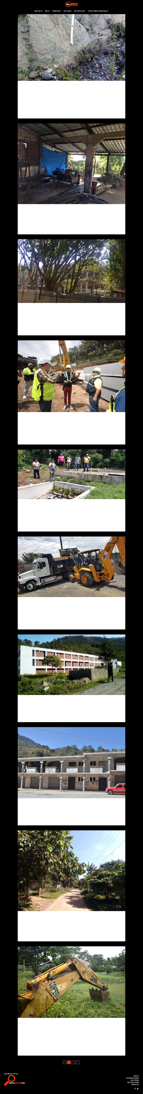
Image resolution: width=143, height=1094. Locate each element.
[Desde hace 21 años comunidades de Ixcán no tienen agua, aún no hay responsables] (71, 40)
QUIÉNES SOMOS (132, 1078)
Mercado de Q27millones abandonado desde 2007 (60, 805)
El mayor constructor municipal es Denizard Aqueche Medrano (71, 606)
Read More (24, 114)
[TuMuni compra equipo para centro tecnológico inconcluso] (71, 271)
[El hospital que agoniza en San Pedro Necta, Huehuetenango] (71, 664)
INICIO (136, 1076)
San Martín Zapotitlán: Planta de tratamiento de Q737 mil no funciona (70, 508)
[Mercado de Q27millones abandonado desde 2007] (71, 762)
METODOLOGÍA (133, 1082)
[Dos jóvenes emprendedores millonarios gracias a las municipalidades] (71, 163)
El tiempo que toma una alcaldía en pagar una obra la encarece (71, 421)
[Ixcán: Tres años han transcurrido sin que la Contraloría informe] (71, 870)
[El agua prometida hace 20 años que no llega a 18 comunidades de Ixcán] (71, 982)
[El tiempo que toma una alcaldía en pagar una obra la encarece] (71, 376)
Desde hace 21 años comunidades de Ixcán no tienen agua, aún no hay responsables (61, 93)
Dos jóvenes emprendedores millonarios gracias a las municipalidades (67, 213)
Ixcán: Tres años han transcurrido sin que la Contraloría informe (60, 920)
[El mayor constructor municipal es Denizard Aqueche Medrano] (71, 566)
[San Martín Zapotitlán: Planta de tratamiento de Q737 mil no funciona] (71, 474)
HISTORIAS (135, 1080)
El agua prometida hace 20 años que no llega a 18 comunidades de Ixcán (64, 1027)
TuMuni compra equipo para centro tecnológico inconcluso (66, 312)
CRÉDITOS (135, 1084)
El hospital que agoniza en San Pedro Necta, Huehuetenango (71, 702)
